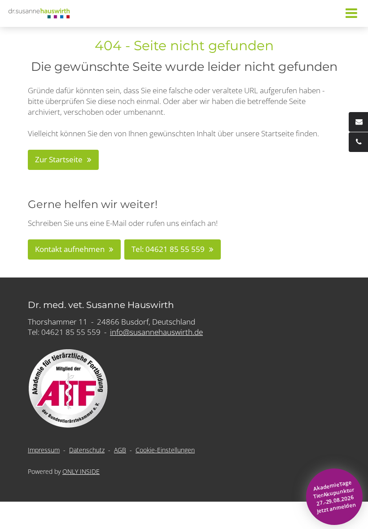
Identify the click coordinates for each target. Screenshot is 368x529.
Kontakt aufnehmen (70, 249)
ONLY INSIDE (81, 471)
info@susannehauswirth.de (156, 332)
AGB (120, 450)
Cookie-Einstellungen (165, 450)
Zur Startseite (59, 159)
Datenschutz (87, 450)
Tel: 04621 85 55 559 (168, 249)
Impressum (44, 450)
